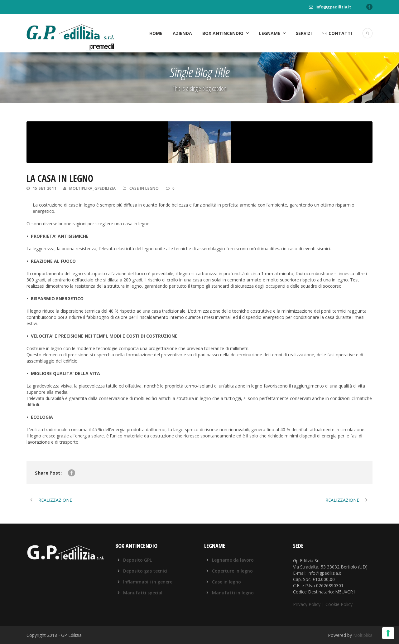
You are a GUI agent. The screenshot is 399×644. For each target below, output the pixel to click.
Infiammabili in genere (147, 582)
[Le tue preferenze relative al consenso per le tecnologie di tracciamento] (388, 633)
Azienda (182, 33)
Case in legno (144, 188)
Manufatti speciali (143, 593)
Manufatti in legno (233, 593)
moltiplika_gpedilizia (92, 188)
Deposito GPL (137, 560)
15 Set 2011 (45, 188)
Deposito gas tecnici (145, 571)
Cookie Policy (339, 604)
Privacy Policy (306, 604)
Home (155, 33)
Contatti (340, 33)
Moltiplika (363, 635)
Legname (269, 33)
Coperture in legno (232, 571)
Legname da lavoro (233, 560)
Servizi (304, 33)
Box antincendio (222, 33)
